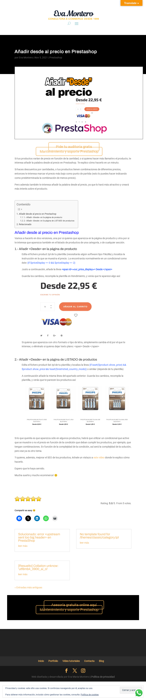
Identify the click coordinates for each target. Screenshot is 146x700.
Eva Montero (26, 57)
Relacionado (25, 224)
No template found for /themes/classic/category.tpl (99, 535)
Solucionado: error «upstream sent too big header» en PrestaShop (39, 537)
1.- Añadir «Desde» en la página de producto (43, 217)
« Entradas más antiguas (28, 587)
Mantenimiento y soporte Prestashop (69, 151)
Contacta (89, 661)
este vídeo (99, 457)
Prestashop (55, 57)
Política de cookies (90, 694)
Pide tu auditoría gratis (74, 147)
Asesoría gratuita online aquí (74, 605)
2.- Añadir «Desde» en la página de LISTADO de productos (49, 220)
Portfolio (53, 661)
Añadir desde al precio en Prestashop (37, 214)
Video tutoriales (71, 661)
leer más (22, 545)
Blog (101, 661)
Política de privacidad (103, 676)
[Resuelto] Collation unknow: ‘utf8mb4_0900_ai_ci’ (38, 567)
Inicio (41, 661)
